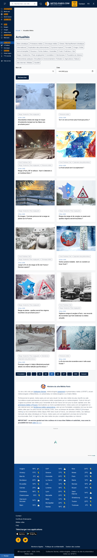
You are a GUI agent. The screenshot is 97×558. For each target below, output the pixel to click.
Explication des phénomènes (38, 47)
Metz (47, 499)
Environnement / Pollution (53, 59)
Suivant (83, 374)
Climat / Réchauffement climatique (71, 44)
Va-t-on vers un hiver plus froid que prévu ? (74, 120)
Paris (73, 476)
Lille (47, 484)
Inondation (50, 55)
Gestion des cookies (73, 547)
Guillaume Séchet (39, 392)
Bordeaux (23, 480)
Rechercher (22, 77)
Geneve (48, 472)
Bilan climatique (22, 44)
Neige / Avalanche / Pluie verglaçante (30, 55)
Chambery (23, 491)
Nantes (48, 507)
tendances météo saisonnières (44, 407)
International (21, 47)
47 (64, 374)
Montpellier (50, 503)
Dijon (21, 505)
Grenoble (49, 476)
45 (52, 374)
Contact (82, 4)
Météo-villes (20, 522)
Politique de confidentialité (54, 547)
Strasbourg (76, 498)
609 (75, 374)
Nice (73, 469)
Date (58, 68)
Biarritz (22, 476)
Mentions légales (37, 547)
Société (37, 63)
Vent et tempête (22, 51)
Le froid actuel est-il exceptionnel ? (71, 168)
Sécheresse (60, 55)
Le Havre (49, 480)
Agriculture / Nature (72, 59)
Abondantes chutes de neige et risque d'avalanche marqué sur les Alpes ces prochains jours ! (31, 122)
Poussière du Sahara (74, 55)
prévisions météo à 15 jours (28, 405)
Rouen (74, 488)
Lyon (47, 491)
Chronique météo (51, 44)
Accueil (18, 30)
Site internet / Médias (24, 63)
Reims (74, 480)
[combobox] (23, 4)
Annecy (22, 472)
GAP (47, 469)
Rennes (74, 484)
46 (58, 374)
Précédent (20, 374)
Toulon (74, 501)
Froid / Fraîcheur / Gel (67, 51)
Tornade (68, 47)
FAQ (17, 525)
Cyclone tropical (57, 47)
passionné (61, 392)
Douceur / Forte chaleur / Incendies (43, 51)
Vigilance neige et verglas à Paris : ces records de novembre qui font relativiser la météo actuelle (75, 315)
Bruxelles (23, 484)
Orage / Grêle (78, 47)
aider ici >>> (37, 423)
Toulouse (75, 505)
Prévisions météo (36, 44)
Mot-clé (18, 68)
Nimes (74, 472)
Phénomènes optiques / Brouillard (29, 59)
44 (46, 374)
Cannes (22, 488)
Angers (22, 469)
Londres (48, 488)
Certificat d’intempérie (23, 519)
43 (40, 374)
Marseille (49, 495)
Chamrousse (24, 495)
